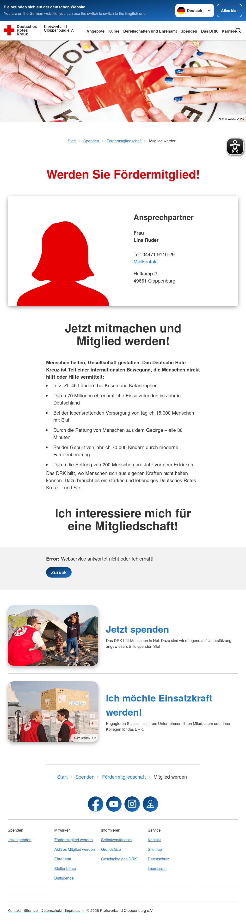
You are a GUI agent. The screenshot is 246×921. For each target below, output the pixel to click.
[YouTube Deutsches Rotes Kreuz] (114, 804)
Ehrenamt (62, 859)
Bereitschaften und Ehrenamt (150, 31)
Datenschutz (158, 859)
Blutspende (64, 878)
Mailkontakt (146, 261)
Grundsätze (111, 849)
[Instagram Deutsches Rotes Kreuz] (132, 804)
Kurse (113, 31)
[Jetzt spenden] (53, 635)
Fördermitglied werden (73, 839)
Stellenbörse (65, 868)
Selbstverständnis (116, 839)
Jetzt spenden (137, 629)
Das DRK (209, 31)
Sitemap (155, 849)
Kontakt (154, 839)
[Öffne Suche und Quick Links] (238, 31)
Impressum (157, 868)
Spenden (189, 31)
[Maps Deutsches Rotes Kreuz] (150, 804)
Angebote (95, 31)
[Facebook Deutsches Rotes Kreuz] (95, 804)
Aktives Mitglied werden (74, 849)
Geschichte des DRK (119, 859)
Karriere (229, 31)
